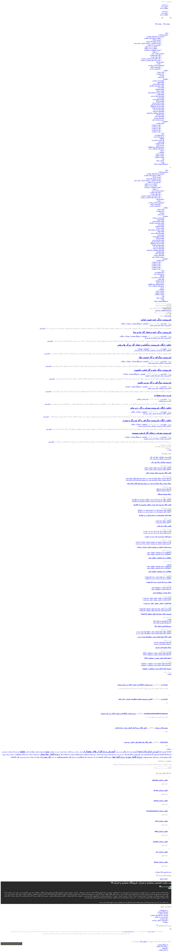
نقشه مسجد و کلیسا (158, 108)
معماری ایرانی (160, 153)
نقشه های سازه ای (158, 109)
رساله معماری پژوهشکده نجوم (162, 593)
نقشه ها (165, 79)
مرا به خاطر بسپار (154, 308)
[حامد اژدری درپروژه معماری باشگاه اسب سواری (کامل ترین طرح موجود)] (165, 681)
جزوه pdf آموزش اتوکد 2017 (163, 626)
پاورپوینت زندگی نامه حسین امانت (156, 319)
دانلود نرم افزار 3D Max (161, 790)
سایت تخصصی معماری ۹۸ (128, 931)
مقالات (166, 70)
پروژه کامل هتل (119, 757)
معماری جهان (160, 160)
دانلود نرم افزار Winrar (161, 862)
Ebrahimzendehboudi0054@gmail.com (156, 713)
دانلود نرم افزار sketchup (160, 841)
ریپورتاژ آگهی (71, 751)
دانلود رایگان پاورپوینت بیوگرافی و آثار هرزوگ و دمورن (146, 420)
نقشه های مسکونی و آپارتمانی (155, 113)
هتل (163, 159)
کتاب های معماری (155, 55)
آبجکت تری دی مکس (150, 46)
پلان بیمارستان (91, 757)
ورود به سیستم (167, 308)
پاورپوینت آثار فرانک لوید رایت (150, 754)
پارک (162, 133)
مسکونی (161, 152)
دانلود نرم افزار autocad (161, 800)
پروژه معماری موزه (77, 754)
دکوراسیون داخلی (155, 67)
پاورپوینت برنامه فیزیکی (132, 754)
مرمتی (162, 150)
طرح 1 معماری (156, 125)
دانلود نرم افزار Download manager (157, 811)
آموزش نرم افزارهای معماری (155, 36)
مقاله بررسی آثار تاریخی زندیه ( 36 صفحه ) (158, 582)
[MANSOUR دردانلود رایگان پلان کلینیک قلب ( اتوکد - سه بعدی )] (165, 738)
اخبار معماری (160, 74)
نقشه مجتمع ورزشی (158, 102)
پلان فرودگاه (74, 757)
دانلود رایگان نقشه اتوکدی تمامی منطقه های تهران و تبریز (154, 637)
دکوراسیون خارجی (155, 68)
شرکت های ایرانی (159, 136)
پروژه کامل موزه (134, 756)
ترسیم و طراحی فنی (158, 119)
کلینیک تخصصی (159, 143)
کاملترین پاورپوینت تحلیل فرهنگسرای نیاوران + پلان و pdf (136, 699)
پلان (97, 757)
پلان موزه (46, 757)
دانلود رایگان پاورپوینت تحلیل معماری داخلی (158, 473)
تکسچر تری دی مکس (150, 48)
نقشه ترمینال (160, 91)
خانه (166, 33)
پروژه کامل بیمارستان (50, 754)
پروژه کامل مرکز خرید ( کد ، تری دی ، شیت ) (158, 536)
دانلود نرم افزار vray (162, 852)
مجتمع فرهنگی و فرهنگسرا (156, 147)
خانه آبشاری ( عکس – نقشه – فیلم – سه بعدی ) (157, 603)
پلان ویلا (33, 757)
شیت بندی (56, 751)
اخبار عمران (160, 72)
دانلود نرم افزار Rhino (161, 831)
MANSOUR (164, 742)
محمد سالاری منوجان (161, 728)
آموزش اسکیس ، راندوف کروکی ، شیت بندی (147, 43)
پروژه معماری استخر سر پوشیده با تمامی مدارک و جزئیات (154, 547)
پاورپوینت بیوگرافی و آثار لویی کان (161, 462)
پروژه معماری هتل (65, 754)
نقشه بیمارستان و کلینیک (157, 85)
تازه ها (169, 564)
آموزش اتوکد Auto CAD (153, 41)
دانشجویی (165, 121)
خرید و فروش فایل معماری (163, 872)
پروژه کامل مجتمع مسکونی (151, 757)
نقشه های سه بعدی (158, 111)
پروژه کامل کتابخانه (104, 757)
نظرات (169, 674)
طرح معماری (160, 123)
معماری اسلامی (159, 157)
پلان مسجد (53, 757)
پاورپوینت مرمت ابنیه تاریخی (105, 754)
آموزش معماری (163, 34)
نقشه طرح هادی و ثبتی (157, 96)
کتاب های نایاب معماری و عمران (151, 58)
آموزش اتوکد (162, 751)
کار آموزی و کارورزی (157, 140)
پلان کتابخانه (15, 757)
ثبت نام (169, 310)
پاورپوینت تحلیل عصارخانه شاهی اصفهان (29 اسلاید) (156, 614)
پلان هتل (39, 757)
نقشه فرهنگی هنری (158, 99)
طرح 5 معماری (156, 131)
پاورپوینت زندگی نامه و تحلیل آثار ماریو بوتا (152, 332)
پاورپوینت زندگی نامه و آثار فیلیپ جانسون (152, 370)
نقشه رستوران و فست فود (156, 92)
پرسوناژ (154, 51)
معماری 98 (143, 941)
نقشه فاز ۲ (161, 97)
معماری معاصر (159, 155)
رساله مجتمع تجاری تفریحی (163, 647)
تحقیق (159, 63)
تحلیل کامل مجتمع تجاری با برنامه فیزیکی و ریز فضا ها (155, 515)
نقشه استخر (160, 82)
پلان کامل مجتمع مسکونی (25, 757)
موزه (162, 162)
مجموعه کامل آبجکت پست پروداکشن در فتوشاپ (156, 668)
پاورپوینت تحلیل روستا (119, 754)
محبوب (169, 619)
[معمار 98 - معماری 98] (170, 929)
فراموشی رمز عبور (161, 310)
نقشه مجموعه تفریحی (157, 104)
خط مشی (165, 948)
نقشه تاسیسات (159, 89)
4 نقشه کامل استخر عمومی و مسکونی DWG (157, 658)
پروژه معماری (163, 910)
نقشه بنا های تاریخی (158, 84)
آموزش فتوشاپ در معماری (152, 50)
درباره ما (165, 4)
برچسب (169, 749)
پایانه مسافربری (159, 135)
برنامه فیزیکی (160, 62)
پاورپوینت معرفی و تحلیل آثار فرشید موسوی (151, 433)
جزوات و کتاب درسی (158, 53)
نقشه (22, 751)
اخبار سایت (160, 77)
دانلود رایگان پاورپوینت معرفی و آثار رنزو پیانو (151, 408)
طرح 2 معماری (156, 126)
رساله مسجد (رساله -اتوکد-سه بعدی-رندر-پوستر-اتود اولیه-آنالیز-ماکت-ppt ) (149, 483)
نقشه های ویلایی (159, 116)
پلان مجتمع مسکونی (63, 757)
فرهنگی (161, 138)
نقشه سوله (160, 94)
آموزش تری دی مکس (154, 45)
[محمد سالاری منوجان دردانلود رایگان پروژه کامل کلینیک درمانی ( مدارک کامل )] (165, 724)
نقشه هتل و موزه (159, 118)
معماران (161, 75)
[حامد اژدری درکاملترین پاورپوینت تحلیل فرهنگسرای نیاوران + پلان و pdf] (165, 695)
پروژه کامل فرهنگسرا (21, 754)
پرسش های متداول (162, 946)
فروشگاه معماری (161, 164)
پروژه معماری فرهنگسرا (89, 754)
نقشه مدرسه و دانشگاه (157, 106)
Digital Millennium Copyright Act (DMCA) (11, 943)
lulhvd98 (169, 751)
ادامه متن (42, 328)
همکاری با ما (164, 8)
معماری (46, 752)
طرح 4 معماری (156, 130)
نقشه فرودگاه (160, 101)
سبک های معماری (63, 751)
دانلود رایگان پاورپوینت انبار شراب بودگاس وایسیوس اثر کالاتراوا (152, 505)
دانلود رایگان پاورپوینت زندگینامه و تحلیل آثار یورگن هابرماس (144, 345)
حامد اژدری (164, 323)
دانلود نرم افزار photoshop (160, 780)
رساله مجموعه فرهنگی (164, 494)
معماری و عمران (151, 931)
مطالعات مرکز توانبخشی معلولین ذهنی (159, 558)
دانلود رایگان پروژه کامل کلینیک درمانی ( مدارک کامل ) (131, 728)
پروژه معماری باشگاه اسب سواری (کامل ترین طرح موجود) (135, 684)
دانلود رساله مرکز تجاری (164, 526)
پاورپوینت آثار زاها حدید (13, 751)
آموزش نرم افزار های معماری (99, 751)
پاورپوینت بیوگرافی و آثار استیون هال (154, 357)
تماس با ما (165, 6)
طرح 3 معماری (156, 128)
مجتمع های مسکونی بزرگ (156, 148)
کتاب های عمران (156, 57)
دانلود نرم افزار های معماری (152, 38)
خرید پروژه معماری (162, 395)
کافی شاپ (161, 142)
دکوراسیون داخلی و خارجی (156, 65)
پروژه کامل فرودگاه (10, 754)
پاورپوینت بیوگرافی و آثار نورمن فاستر (154, 382)
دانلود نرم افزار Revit (161, 821)
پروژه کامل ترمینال (34, 754)
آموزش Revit (157, 40)
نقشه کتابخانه (160, 114)
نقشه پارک (161, 87)
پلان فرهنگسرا (82, 757)
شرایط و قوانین (163, 949)
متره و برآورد (160, 145)
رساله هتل (77, 751)
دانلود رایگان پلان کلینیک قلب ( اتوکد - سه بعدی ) (138, 742)
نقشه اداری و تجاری (158, 80)
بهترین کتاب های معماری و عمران (150, 60)
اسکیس (81, 751)
